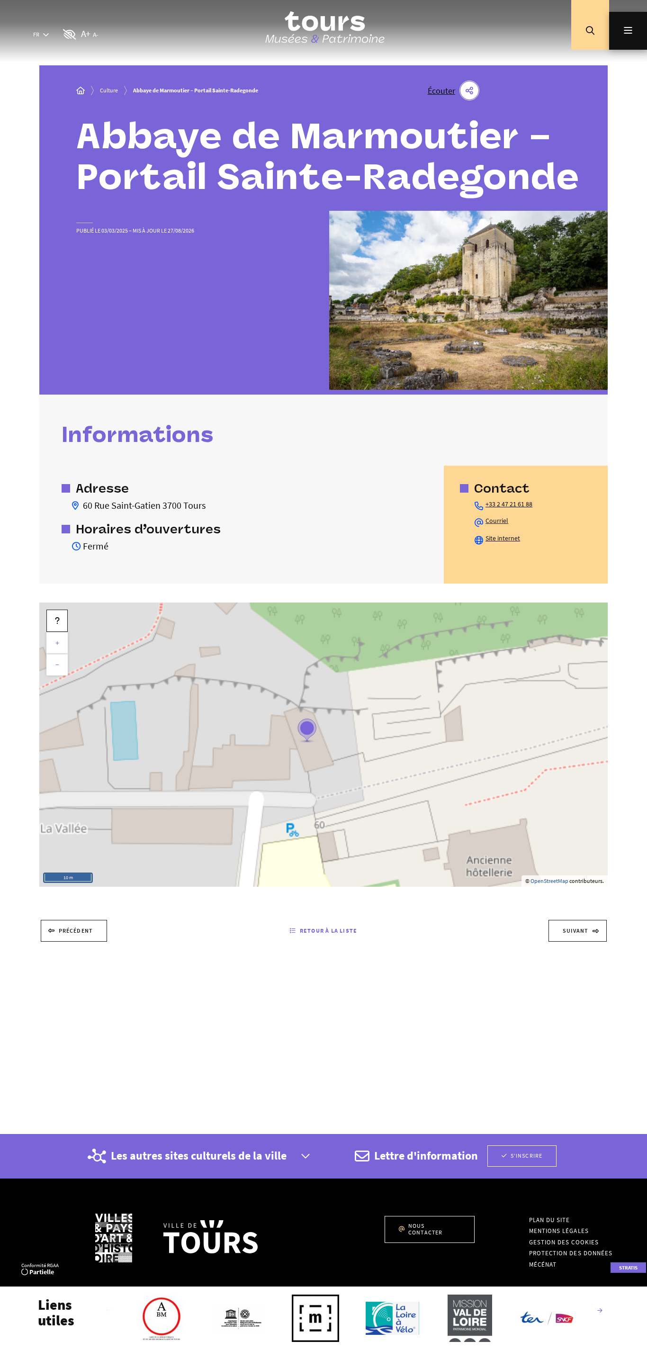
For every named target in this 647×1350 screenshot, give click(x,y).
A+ (85, 33)
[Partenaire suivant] (599, 1311)
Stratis (628, 1267)
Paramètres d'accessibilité (70, 35)
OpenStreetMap (549, 880)
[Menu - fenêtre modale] (628, 31)
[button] (590, 31)
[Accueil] (80, 90)
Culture (109, 90)
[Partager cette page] (469, 90)
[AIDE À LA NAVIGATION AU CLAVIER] (57, 621)
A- (95, 34)
